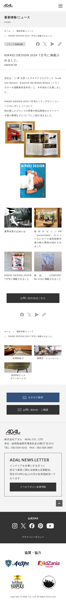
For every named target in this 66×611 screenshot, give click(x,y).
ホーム (7, 31)
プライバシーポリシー (33, 537)
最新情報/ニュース (24, 31)
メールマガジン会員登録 (33, 486)
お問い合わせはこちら (33, 298)
